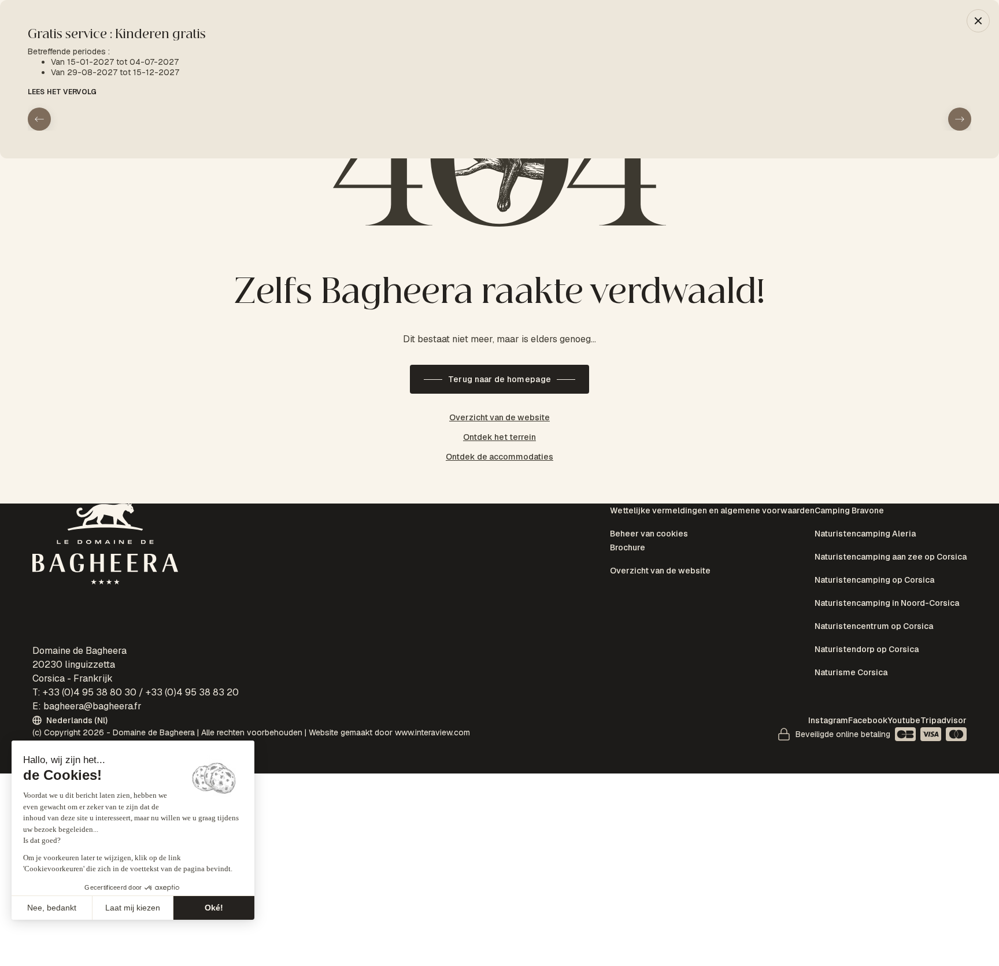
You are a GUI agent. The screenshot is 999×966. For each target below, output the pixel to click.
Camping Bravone (849, 510)
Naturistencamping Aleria (865, 525)
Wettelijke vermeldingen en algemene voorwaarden (712, 510)
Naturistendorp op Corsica (867, 599)
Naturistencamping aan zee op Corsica (891, 540)
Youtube (904, 720)
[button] (978, 20)
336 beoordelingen (564, 474)
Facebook (868, 720)
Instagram (828, 720)
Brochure (627, 539)
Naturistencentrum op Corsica (874, 585)
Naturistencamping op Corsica (874, 555)
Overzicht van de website (660, 554)
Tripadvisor (943, 720)
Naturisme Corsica (851, 614)
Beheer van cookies (649, 525)
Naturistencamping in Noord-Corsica (887, 570)
